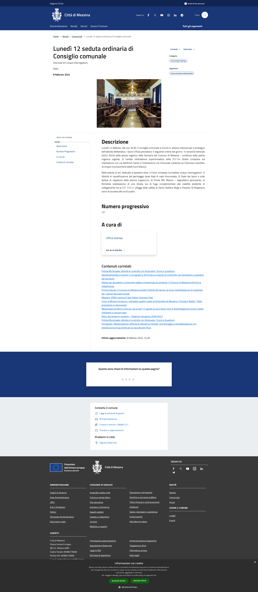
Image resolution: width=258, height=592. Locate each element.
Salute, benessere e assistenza (143, 511)
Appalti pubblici (97, 512)
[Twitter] (154, 15)
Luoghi (172, 515)
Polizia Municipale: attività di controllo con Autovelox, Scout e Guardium (138, 271)
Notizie (172, 492)
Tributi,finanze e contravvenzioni (145, 502)
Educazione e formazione (141, 492)
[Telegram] (181, 15)
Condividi (174, 49)
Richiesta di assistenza (100, 555)
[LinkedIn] (174, 15)
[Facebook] (147, 15)
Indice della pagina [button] (64, 137)
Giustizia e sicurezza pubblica (143, 497)
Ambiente (134, 507)
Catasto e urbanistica (99, 516)
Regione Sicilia (56, 3)
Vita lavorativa (96, 502)
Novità (65, 36)
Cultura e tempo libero (100, 497)
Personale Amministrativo (62, 516)
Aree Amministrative (59, 497)
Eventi (172, 520)
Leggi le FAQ (95, 550)
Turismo (93, 521)
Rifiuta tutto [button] (139, 581)
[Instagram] (167, 15)
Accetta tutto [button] (118, 581)
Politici (53, 512)
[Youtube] (160, 15)
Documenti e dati (58, 521)
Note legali (134, 555)
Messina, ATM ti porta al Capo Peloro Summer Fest (127, 297)
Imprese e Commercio (99, 507)
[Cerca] (205, 15)
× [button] (255, 562)
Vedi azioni (187, 49)
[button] (129, 587)
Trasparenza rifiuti (138, 545)
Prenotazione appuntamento (103, 540)
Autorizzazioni (136, 516)
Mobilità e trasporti (98, 526)
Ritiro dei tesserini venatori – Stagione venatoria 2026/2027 (132, 316)
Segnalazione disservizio (101, 545)
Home (56, 36)
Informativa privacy (138, 550)
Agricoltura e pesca (138, 521)
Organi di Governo (58, 492)
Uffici (52, 502)
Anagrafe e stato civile (100, 492)
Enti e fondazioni (57, 507)
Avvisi (172, 502)
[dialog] (129, 575)
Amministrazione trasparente (143, 540)
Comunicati (77, 36)
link (154, 575)
